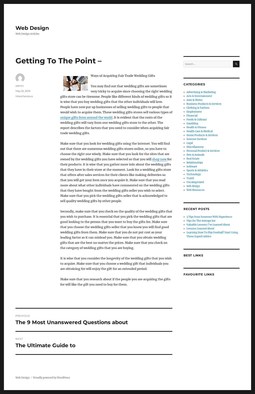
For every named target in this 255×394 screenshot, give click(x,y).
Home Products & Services (202, 135)
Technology (193, 174)
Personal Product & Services (203, 150)
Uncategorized (195, 182)
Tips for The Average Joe (200, 220)
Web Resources (195, 190)
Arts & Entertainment (199, 96)
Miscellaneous (24, 96)
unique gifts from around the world (86, 117)
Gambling (192, 123)
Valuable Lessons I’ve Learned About (208, 224)
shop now (159, 159)
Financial (192, 115)
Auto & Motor (194, 100)
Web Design (32, 28)
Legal (189, 143)
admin (19, 85)
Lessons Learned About (200, 228)
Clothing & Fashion (197, 107)
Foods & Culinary (196, 119)
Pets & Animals (195, 154)
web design (193, 186)
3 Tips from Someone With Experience (209, 216)
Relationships (194, 162)
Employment (194, 111)
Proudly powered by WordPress (51, 377)
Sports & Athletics (197, 170)
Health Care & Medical (199, 131)
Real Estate (192, 158)
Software (191, 166)
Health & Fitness (196, 127)
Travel (190, 178)
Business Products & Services (203, 103)
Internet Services (196, 139)
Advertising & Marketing (201, 92)
